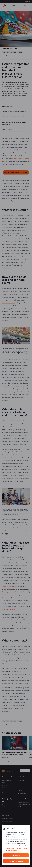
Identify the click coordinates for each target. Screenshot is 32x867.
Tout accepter (16, 855)
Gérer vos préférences (16, 861)
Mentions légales (12, 850)
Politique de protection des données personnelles (16, 847)
